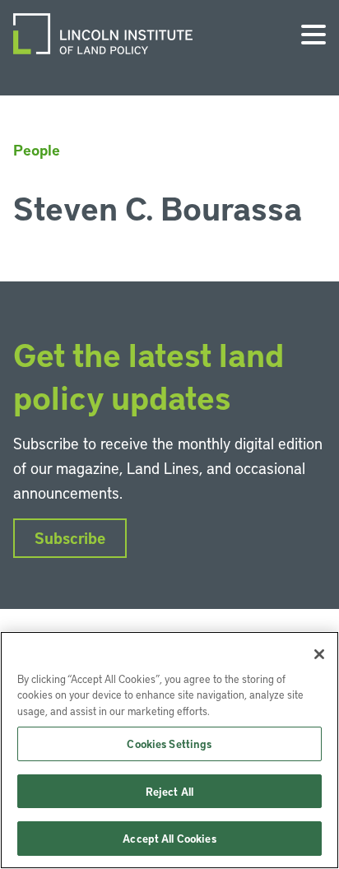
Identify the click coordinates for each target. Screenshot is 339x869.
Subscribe (70, 537)
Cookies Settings (169, 743)
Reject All (169, 791)
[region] (169, 750)
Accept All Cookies (169, 838)
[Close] (319, 654)
